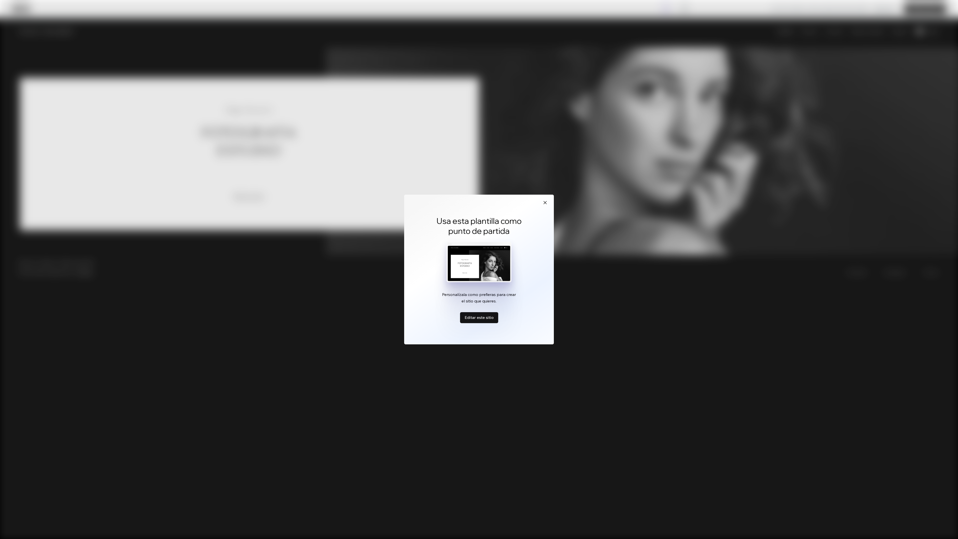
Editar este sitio (479, 317)
